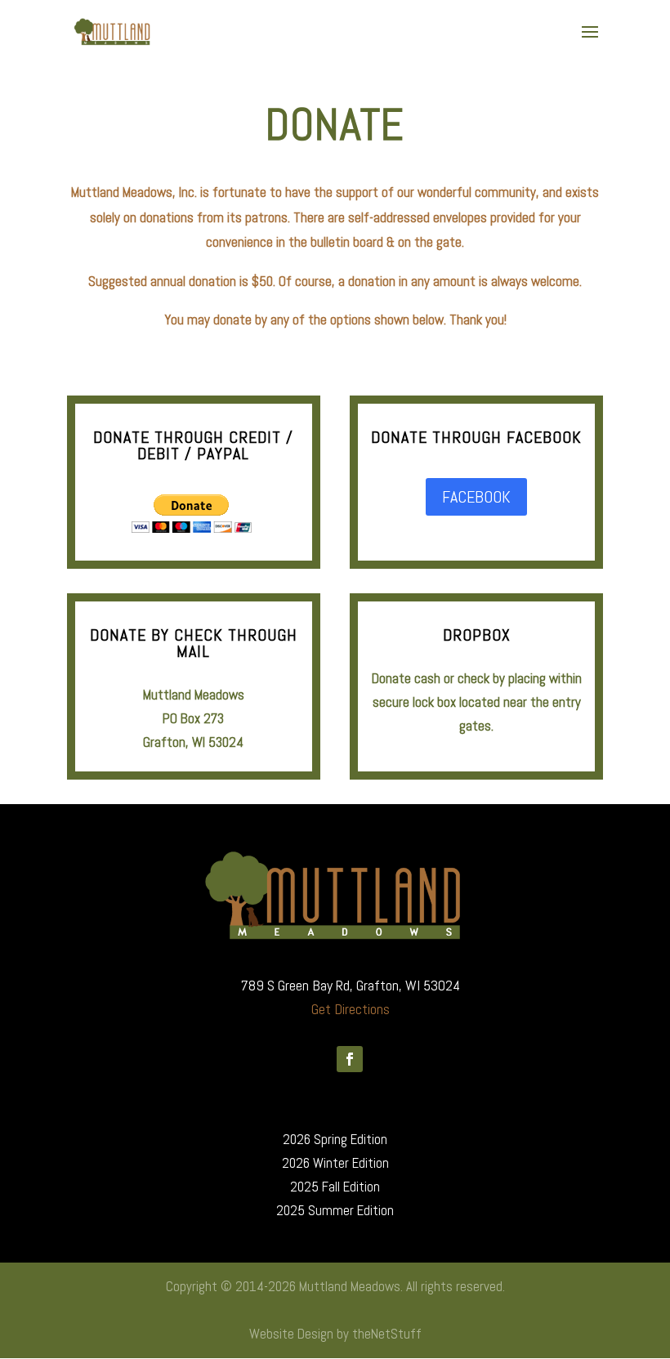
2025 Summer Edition (335, 1210)
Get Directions (350, 1008)
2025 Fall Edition (335, 1187)
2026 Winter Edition (335, 1163)
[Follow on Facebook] (350, 1059)
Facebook (476, 496)
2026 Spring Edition (335, 1139)
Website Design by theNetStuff (335, 1334)
